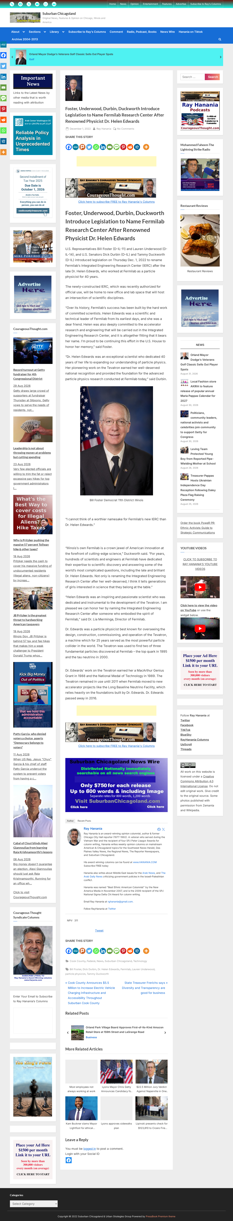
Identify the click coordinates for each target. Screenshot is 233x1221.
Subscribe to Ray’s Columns (205, 4)
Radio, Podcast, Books (142, 31)
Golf (31, 59)
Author (70, 821)
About (15, 31)
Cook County (77, 961)
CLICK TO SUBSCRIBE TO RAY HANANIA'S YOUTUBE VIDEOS (200, 564)
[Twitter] (89, 145)
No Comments (125, 129)
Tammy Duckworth (98, 973)
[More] (146, 145)
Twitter (112, 908)
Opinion (134, 4)
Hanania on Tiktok (191, 31)
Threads (186, 749)
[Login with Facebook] (69, 1160)
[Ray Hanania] (74, 844)
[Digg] (137, 145)
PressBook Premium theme (160, 1216)
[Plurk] (82, 145)
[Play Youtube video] (200, 587)
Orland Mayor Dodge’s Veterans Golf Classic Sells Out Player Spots (71, 54)
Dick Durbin (89, 969)
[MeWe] (75, 145)
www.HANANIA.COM (145, 862)
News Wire (167, 31)
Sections (35, 31)
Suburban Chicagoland (59, 13)
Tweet (99, 930)
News (123, 4)
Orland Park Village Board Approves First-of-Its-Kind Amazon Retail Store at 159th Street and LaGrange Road (124, 1030)
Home (112, 4)
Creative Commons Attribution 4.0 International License (197, 781)
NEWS (200, 345)
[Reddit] (130, 145)
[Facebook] (69, 145)
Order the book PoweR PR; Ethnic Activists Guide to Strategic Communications (197, 527)
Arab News (148, 872)
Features (167, 4)
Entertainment (150, 4)
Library (54, 31)
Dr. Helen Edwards (108, 969)
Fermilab (126, 969)
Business (91, 1037)
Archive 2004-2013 (25, 39)
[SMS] (116, 145)
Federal (91, 961)
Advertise (181, 4)
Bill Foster (75, 969)
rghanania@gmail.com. (120, 901)
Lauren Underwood (143, 969)
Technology (140, 961)
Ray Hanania (104, 128)
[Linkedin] (103, 145)
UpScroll (186, 744)
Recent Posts (84, 821)
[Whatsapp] (96, 145)
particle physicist (75, 973)
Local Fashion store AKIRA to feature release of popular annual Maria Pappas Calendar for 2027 (198, 391)
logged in (89, 1148)
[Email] (110, 145)
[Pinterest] (123, 145)
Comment (116, 31)
